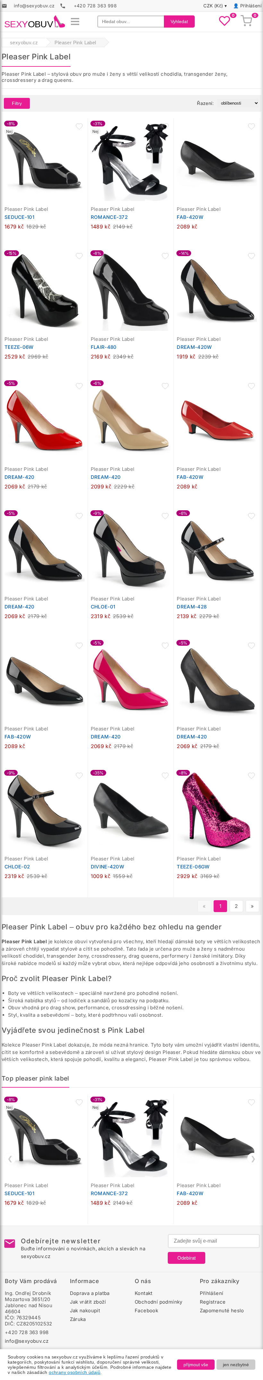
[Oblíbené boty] (224, 21)
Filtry (17, 103)
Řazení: (205, 103)
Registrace (213, 1302)
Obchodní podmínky (158, 1302)
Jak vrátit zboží (88, 1302)
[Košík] (246, 21)
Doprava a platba (90, 1293)
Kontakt (144, 1293)
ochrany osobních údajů (74, 1372)
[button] (79, 126)
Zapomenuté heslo (222, 1310)
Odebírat (186, 1258)
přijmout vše (195, 1364)
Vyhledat (179, 21)
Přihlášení (250, 5)
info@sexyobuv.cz (26, 1341)
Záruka (78, 1319)
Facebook (146, 1310)
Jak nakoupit (85, 1310)
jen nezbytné (236, 1364)
